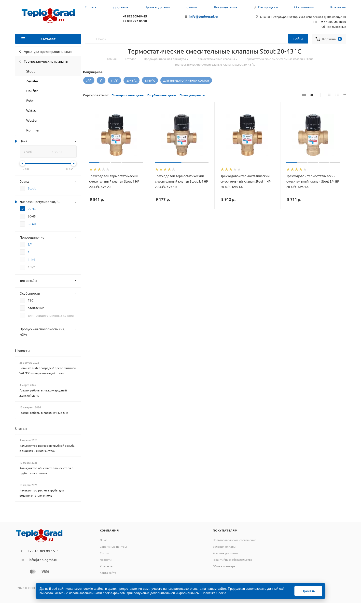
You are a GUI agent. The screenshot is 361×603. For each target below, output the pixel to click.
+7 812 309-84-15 (135, 16)
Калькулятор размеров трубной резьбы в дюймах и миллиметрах (47, 448)
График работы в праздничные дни (43, 413)
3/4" (88, 80)
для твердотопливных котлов (186, 80)
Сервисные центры (113, 546)
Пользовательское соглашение (234, 540)
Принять (308, 591)
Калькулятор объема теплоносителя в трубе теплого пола (46, 470)
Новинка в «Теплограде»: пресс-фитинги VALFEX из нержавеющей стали (47, 370)
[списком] (337, 94)
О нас (103, 540)
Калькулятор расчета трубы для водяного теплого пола (41, 492)
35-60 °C (150, 80)
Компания (109, 530)
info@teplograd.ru (203, 16)
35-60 (32, 224)
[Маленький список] (304, 94)
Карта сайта (108, 572)
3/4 (30, 244)
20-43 (32, 208)
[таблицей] (344, 94)
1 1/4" (114, 80)
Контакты (106, 566)
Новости (22, 350)
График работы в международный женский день (43, 392)
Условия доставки (225, 553)
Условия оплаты (224, 546)
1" (101, 80)
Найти (298, 39)
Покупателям (225, 530)
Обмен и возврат (225, 566)
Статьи (21, 428)
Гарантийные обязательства (232, 559)
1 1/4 (31, 259)
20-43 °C (131, 80)
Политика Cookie (213, 593)
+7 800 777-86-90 (135, 20)
